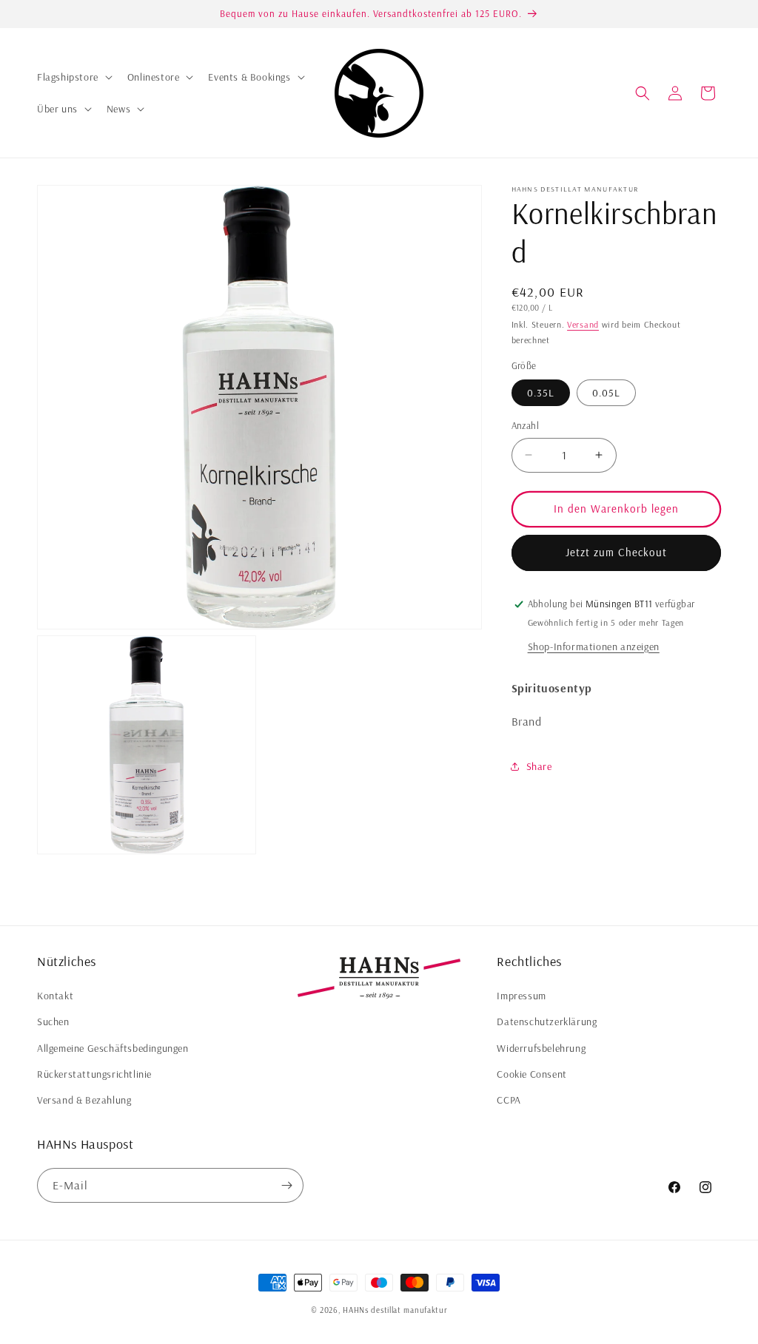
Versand (583, 324)
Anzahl (525, 425)
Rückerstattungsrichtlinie (94, 1074)
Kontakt (55, 995)
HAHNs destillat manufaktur (395, 1310)
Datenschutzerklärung (547, 1021)
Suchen (53, 1021)
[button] (73, 76)
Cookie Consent (531, 1074)
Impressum (521, 995)
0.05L (606, 392)
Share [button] (539, 766)
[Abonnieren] (286, 1185)
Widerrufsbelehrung (541, 1048)
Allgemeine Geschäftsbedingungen (113, 1048)
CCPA (508, 1100)
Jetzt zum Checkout (616, 552)
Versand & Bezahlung (84, 1100)
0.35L (540, 392)
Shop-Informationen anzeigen (594, 646)
